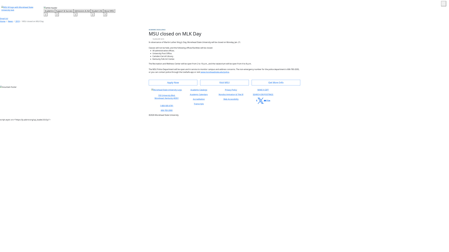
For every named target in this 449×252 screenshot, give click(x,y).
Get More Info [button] (276, 82)
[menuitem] (2, 21)
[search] (443, 3)
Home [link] (2, 21)
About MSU (109, 11)
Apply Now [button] (173, 82)
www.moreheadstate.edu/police (215, 72)
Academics (49, 11)
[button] (166, 91)
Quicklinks (409, 3)
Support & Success (64, 11)
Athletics (435, 3)
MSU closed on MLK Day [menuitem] (33, 21)
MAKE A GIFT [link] (263, 90)
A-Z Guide (423, 3)
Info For (394, 3)
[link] (167, 97)
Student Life (97, 11)
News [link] (10, 21)
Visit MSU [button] (224, 82)
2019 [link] (17, 21)
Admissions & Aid (82, 11)
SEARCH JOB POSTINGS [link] (263, 94)
